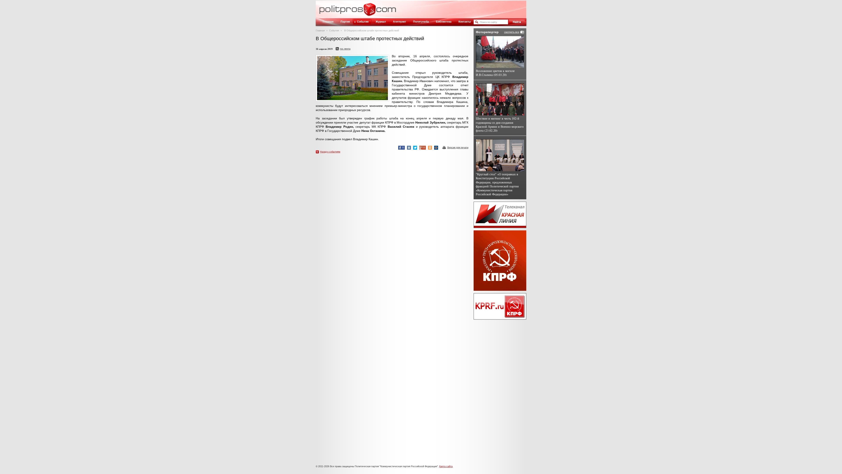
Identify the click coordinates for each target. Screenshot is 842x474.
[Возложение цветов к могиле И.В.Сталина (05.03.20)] (500, 52)
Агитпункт (399, 21)
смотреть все (511, 32)
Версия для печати (457, 147)
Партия (345, 21)
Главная (328, 21)
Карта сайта (446, 466)
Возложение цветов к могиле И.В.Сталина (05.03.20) (495, 73)
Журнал (381, 21)
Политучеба (421, 21)
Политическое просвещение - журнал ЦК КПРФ (369, 12)
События (363, 21)
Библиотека (443, 21)
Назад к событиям (330, 151)
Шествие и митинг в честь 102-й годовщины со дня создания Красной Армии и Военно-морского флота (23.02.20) (500, 124)
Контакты (464, 21)
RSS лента (345, 48)
